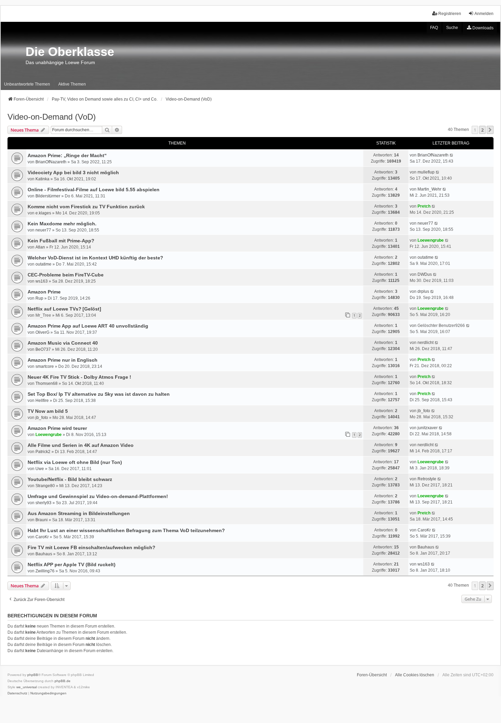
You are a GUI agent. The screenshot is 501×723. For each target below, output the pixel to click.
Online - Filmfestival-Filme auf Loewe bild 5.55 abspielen (94, 189)
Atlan (40, 247)
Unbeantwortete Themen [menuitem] (27, 84)
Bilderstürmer (47, 196)
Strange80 (45, 485)
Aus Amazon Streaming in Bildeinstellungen (79, 513)
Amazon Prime (44, 292)
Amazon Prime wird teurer (57, 428)
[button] (490, 130)
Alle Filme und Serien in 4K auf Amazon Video (81, 445)
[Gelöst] (91, 309)
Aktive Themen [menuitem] (72, 84)
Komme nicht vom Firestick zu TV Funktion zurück (86, 206)
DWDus (425, 274)
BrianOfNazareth (50, 162)
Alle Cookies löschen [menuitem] (414, 675)
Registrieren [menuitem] (449, 13)
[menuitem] (480, 28)
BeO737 (43, 349)
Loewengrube (431, 240)
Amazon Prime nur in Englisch (62, 360)
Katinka (42, 179)
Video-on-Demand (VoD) (51, 116)
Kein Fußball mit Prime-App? (61, 240)
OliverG (42, 332)
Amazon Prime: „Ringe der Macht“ (67, 155)
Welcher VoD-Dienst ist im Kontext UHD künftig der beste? (95, 257)
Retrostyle (427, 479)
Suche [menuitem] (452, 27)
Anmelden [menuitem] (484, 13)
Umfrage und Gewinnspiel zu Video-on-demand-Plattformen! (98, 496)
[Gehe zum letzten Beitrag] (452, 155)
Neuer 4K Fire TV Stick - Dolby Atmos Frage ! (79, 377)
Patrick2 (42, 451)
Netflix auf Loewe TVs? (54, 309)
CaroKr (42, 536)
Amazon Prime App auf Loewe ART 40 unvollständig (88, 326)
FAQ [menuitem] (434, 27)
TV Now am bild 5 (48, 411)
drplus (423, 291)
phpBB (32, 675)
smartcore (44, 366)
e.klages (43, 213)
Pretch (424, 206)
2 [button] (482, 130)
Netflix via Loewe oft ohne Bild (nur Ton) (75, 462)
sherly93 (43, 502)
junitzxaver (428, 427)
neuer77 (43, 230)
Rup (39, 298)
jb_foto (41, 417)
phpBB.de (63, 681)
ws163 (41, 281)
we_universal (26, 687)
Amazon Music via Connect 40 (63, 343)
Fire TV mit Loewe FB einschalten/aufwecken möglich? (91, 547)
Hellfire (42, 400)
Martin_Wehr (429, 189)
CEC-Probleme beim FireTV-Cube (66, 274)
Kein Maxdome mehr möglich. (62, 223)
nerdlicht (426, 342)
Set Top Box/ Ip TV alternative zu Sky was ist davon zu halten (99, 394)
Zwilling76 (45, 571)
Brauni (41, 519)
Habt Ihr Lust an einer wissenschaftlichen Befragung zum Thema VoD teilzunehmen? (126, 530)
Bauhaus (43, 554)
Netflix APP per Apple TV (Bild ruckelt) (72, 564)
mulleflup (426, 172)
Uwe (39, 468)
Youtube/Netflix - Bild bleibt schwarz (70, 479)
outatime (43, 264)
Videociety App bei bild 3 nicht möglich (73, 172)
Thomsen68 (46, 383)
